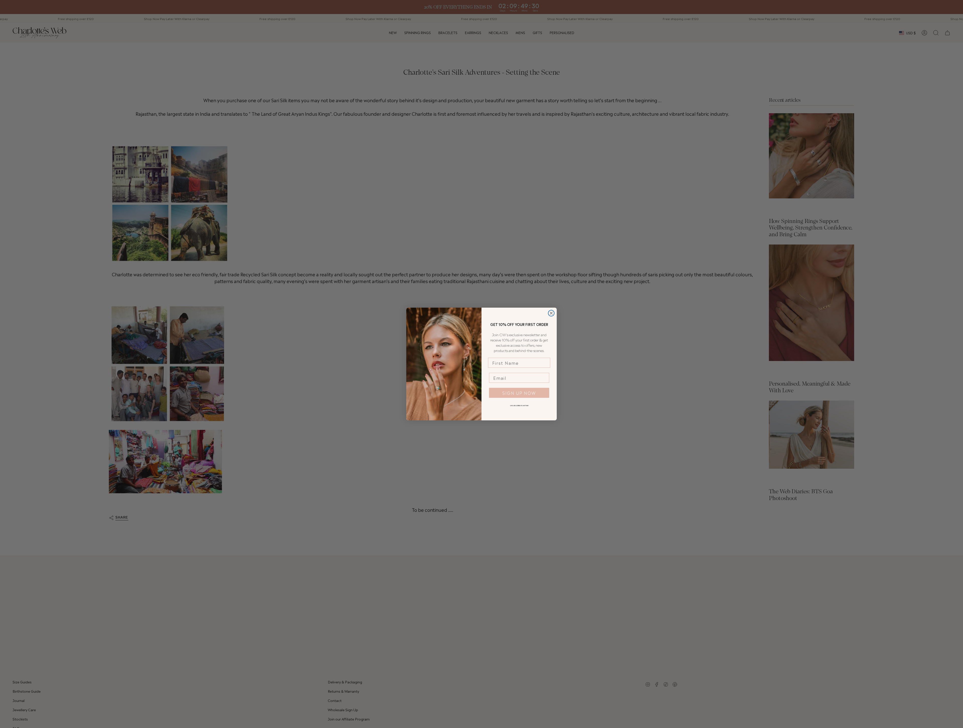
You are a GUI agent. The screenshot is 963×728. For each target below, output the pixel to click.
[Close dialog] (551, 313)
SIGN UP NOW (519, 393)
